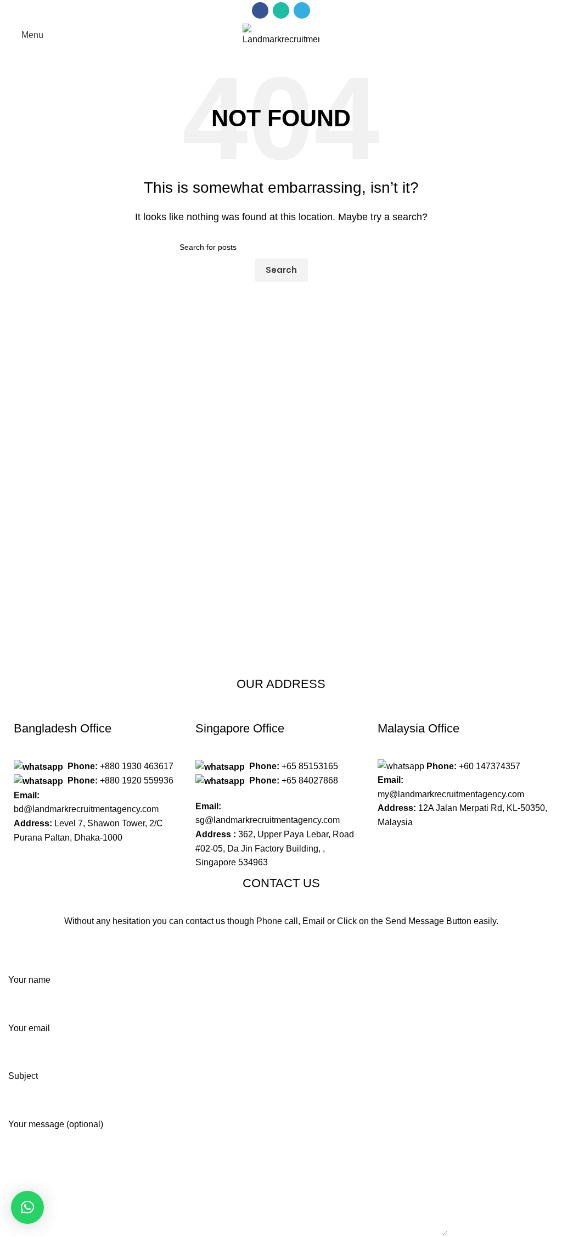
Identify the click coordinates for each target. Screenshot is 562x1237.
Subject (23, 1076)
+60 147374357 (489, 766)
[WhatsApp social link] (281, 10)
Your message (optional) (55, 1124)
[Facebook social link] (260, 10)
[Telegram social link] (302, 10)
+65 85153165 (310, 766)
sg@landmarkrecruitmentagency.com (267, 820)
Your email (29, 1028)
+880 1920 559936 (136, 780)
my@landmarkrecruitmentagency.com (451, 794)
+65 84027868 (310, 780)
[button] (27, 1207)
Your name (29, 979)
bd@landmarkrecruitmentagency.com (86, 809)
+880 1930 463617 (136, 766)
